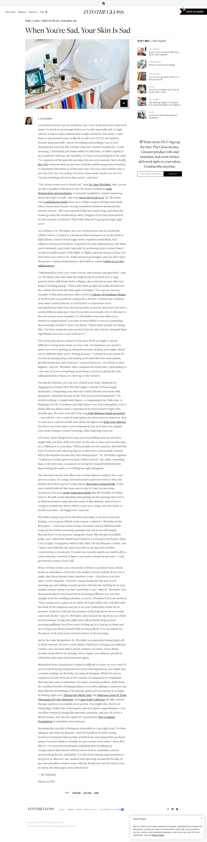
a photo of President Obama (108, 294)
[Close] (201, 818)
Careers (70, 809)
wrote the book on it (91, 197)
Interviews (10, 12)
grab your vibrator (115, 422)
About (62, 809)
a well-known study (55, 202)
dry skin (87, 793)
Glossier (103, 3)
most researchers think (77, 492)
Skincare (33, 12)
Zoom (124, 103)
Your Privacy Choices (108, 809)
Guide (37, 21)
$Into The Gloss (41, 809)
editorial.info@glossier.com (52, 822)
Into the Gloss (103, 12)
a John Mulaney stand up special (105, 413)
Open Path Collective (92, 699)
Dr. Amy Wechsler (100, 184)
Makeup (22, 12)
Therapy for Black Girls (77, 695)
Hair (42, 12)
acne (96, 793)
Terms (79, 809)
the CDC (43, 164)
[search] (46, 12)
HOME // (29, 21)
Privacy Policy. (158, 835)
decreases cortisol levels (100, 484)
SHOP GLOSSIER (194, 11)
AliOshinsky (46, 119)
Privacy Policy (90, 809)
